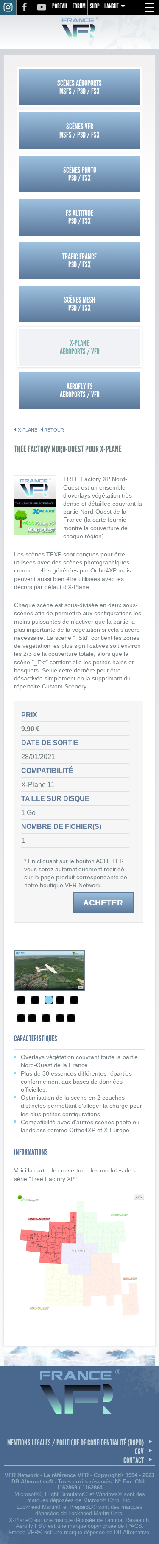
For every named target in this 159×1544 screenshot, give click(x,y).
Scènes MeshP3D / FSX (79, 304)
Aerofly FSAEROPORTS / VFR (80, 390)
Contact (133, 1460)
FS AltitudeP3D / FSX (79, 217)
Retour (54, 429)
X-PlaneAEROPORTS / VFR (80, 347)
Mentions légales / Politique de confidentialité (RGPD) (75, 1443)
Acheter (103, 902)
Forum (79, 6)
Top (144, 1530)
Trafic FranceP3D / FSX (79, 261)
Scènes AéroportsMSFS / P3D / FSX (79, 87)
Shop (95, 6)
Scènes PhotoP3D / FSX (79, 174)
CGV (139, 1451)
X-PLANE (27, 429)
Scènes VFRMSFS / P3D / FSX (79, 130)
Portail (60, 6)
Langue (111, 6)
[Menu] (149, 7)
